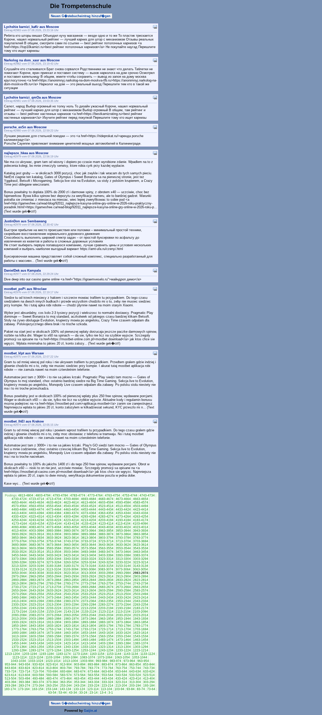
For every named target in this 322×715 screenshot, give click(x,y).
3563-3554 (105, 548)
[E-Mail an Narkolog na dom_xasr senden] (155, 60)
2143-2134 (71, 611)
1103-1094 (53, 657)
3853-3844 (19, 537)
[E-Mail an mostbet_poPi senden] (155, 288)
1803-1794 (105, 625)
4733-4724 (19, 499)
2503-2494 (140, 594)
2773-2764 (88, 583)
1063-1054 (122, 657)
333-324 (107, 682)
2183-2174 (140, 608)
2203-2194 (105, 608)
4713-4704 (53, 499)
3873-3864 (123, 534)
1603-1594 (36, 636)
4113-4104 (123, 523)
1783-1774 (140, 625)
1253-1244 (88, 650)
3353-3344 (53, 559)
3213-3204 (19, 566)
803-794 (66, 668)
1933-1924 (19, 622)
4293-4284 (88, 516)
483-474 (52, 678)
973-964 (129, 661)
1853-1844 (19, 625)
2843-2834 (105, 580)
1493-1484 (88, 640)
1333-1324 (88, 647)
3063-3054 (140, 569)
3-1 (110, 692)
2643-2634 (36, 590)
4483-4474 (36, 509)
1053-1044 (139, 657)
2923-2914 (105, 576)
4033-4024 (123, 527)
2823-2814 (140, 580)
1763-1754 (36, 629)
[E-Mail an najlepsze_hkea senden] (155, 153)
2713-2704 (53, 587)
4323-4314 (36, 516)
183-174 (10, 689)
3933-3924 (19, 534)
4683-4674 (105, 499)
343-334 (93, 682)
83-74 (141, 689)
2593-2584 (123, 590)
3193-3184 (53, 566)
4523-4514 (105, 506)
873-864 (121, 664)
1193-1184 (46, 654)
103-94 (119, 689)
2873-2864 (53, 580)
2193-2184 (123, 608)
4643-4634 (36, 502)
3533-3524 (19, 552)
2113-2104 (123, 611)
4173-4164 (19, 523)
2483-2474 (36, 597)
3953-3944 (123, 530)
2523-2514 (105, 594)
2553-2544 (53, 594)
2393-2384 (53, 601)
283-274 (24, 685)
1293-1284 (19, 650)
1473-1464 (123, 640)
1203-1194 (29, 654)
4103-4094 (140, 523)
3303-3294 (140, 559)
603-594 (38, 675)
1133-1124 (147, 654)
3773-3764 (19, 541)
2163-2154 (36, 611)
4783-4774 (77, 495)
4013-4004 (19, 530)
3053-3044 (19, 573)
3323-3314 (105, 559)
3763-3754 (36, 541)
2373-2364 (88, 601)
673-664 (93, 671)
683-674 (80, 671)
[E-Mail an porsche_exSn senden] (155, 127)
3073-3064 (123, 569)
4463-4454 (71, 509)
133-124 (79, 689)
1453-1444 (19, 643)
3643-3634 (105, 544)
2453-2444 (88, 597)
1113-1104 (36, 657)
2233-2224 (53, 608)
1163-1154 (97, 654)
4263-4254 (140, 516)
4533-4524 (88, 506)
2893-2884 (19, 580)
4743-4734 (147, 495)
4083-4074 (36, 527)
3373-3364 (19, 559)
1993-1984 (53, 618)
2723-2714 (36, 587)
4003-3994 (36, 530)
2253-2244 (19, 608)
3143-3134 (140, 566)
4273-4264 (123, 516)
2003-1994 (36, 618)
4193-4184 (123, 520)
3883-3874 (105, 534)
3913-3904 (53, 534)
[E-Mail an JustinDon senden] (155, 221)
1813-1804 (88, 625)
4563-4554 (36, 506)
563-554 (93, 675)
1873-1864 (123, 622)
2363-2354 (105, 601)
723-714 (24, 671)
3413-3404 (88, 555)
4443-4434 (105, 509)
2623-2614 (71, 590)
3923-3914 (36, 534)
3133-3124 (19, 569)
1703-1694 (140, 629)
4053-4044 (88, 527)
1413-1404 (88, 643)
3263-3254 (71, 562)
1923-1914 (36, 622)
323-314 (121, 682)
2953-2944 (53, 576)
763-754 (121, 668)
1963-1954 (105, 618)
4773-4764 (95, 495)
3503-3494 (71, 552)
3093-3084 (88, 569)
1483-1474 (105, 640)
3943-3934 (140, 530)
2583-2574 (140, 590)
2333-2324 (19, 604)
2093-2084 (19, 615)
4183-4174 (140, 520)
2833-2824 (123, 580)
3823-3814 (71, 537)
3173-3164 (88, 566)
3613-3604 (19, 548)
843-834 (10, 668)
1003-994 (87, 661)
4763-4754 (112, 495)
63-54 (52, 692)
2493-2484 (19, 597)
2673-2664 (123, 587)
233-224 (93, 685)
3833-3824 (53, 537)
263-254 (52, 685)
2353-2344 (123, 601)
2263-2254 (140, 604)
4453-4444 (88, 509)
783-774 (93, 668)
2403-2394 (36, 601)
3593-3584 (53, 548)
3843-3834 (36, 537)
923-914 (52, 664)
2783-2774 (71, 583)
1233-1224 (123, 650)
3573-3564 (88, 548)
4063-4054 (71, 527)
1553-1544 (123, 636)
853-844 (149, 664)
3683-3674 (36, 544)
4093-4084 (19, 527)
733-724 (10, 671)
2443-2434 (105, 597)
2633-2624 (53, 590)
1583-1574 (71, 636)
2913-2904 (123, 576)
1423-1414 (71, 643)
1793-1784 (123, 625)
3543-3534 (140, 548)
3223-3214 (140, 562)
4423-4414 (140, 509)
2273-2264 (123, 604)
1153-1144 (114, 654)
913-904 (66, 664)
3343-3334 (71, 559)
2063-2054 (71, 615)
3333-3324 (88, 559)
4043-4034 (105, 527)
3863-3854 (140, 534)
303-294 (149, 682)
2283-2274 (105, 604)
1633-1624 (123, 633)
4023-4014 (140, 527)
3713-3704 (123, 541)
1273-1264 (53, 650)
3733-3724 (88, 541)
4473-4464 (53, 509)
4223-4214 (71, 520)
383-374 (38, 682)
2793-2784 (53, 583)
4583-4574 (140, 502)
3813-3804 (88, 537)
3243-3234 (105, 562)
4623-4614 (71, 502)
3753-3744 (53, 541)
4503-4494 (140, 506)
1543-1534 (140, 636)
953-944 (10, 664)
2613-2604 (88, 590)
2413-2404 (19, 601)
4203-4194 (105, 520)
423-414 (135, 678)
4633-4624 (53, 502)
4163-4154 (36, 523)
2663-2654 (140, 587)
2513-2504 (123, 594)
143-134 (65, 689)
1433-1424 (53, 643)
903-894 (80, 664)
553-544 (107, 675)
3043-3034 (36, 573)
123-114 (93, 689)
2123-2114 (106, 611)
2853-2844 (88, 580)
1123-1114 (19, 657)
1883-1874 (105, 622)
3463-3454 (140, 552)
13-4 (103, 692)
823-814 (38, 668)
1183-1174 (63, 654)
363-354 (66, 682)
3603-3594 (36, 548)
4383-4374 (71, 513)
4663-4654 (140, 499)
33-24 (83, 692)
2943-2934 (71, 576)
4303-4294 (71, 516)
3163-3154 (105, 566)
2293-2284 (88, 604)
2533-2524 (88, 594)
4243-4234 (36, 520)
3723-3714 (105, 541)
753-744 (135, 668)
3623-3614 (140, 544)
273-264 (38, 685)
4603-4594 (105, 502)
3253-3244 (88, 562)
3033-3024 (53, 573)
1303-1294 (140, 647)
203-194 (135, 685)
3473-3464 (123, 552)
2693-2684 (88, 587)
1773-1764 (19, 629)
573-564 (80, 675)
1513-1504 (53, 640)
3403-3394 (105, 555)
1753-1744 (53, 629)
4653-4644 (19, 502)
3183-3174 (71, 566)
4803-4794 (43, 495)
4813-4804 (25, 495)
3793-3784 (123, 537)
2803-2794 (36, 583)
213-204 (121, 685)
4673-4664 (123, 499)
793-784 (80, 668)
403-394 (10, 682)
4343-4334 (140, 513)
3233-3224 (123, 562)
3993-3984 (53, 530)
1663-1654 (71, 633)
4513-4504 (123, 506)
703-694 (52, 671)
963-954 (143, 661)
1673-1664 (53, 633)
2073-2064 (53, 615)
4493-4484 (19, 509)
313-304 (135, 682)
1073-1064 (104, 657)
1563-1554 (105, 636)
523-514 (149, 675)
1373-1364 (19, 647)
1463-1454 (140, 640)
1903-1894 (71, 622)
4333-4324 (19, 516)
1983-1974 (71, 618)
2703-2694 (71, 587)
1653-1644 (88, 633)
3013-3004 (88, 573)
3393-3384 (123, 555)
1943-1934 (140, 618)
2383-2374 (71, 601)
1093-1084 (70, 657)
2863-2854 (71, 580)
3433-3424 (53, 555)
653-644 (121, 671)
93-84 (131, 689)
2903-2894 (140, 576)
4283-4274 (105, 516)
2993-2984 (123, 573)
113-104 (106, 689)
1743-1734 (71, 629)
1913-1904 (53, 622)
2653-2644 (19, 590)
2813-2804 (19, 583)
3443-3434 (36, 555)
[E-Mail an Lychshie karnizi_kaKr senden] (155, 26)
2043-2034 (105, 615)
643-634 (135, 671)
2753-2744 (123, 583)
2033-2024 (123, 615)
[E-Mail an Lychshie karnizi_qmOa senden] (155, 97)
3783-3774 (140, 537)
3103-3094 (70, 569)
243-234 (80, 685)
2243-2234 (36, 608)
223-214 (107, 685)
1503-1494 (71, 640)
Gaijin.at (90, 710)
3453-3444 (19, 555)
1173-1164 (80, 654)
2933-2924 (88, 576)
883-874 (107, 664)
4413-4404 (19, 513)
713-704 (38, 671)
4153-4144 (54, 523)
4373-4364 (88, 513)
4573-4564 (19, 506)
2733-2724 (19, 587)
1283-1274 (36, 650)
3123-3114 (36, 569)
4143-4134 (71, 523)
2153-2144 (54, 611)
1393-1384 (123, 643)
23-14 (94, 692)
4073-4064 (53, 527)
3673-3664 (53, 544)
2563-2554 (36, 594)
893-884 (93, 664)
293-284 (10, 685)
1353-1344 (53, 647)
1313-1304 (123, 647)
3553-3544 (123, 548)
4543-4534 (71, 506)
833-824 (24, 668)
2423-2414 (140, 597)
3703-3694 (140, 541)
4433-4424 (123, 509)
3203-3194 (36, 566)
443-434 (107, 678)
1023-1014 (53, 661)
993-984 (101, 661)
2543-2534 (71, 594)
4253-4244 (19, 520)
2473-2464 (53, 597)
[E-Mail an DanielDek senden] (155, 270)
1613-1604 (19, 636)
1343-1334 (71, 647)
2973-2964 (19, 576)
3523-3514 (36, 552)
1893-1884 (88, 622)
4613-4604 (88, 502)
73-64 (151, 689)
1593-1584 (53, 636)
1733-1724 (88, 629)
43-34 (73, 692)
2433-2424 (123, 597)
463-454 (80, 678)
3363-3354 (36, 559)
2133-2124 (88, 611)
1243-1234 (105, 650)
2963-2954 (36, 576)
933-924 (38, 664)
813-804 (52, 668)
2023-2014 (140, 615)
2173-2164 (19, 611)
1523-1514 (36, 640)
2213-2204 (88, 608)
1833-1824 (53, 625)
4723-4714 (36, 499)
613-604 (24, 675)
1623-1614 (140, 633)
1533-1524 (19, 640)
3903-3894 (71, 534)
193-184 (149, 685)
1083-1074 (87, 657)
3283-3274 (36, 562)
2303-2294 (71, 604)
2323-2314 (36, 604)
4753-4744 (129, 495)
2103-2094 (140, 611)
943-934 (24, 664)
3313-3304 (123, 559)
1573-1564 (88, 636)
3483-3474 (105, 552)
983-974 (115, 661)
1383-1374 (140, 643)
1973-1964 (88, 618)
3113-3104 (53, 569)
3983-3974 (71, 530)
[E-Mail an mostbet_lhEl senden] (155, 421)
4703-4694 (71, 499)
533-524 (135, 675)
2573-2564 (19, 594)
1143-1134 (131, 654)
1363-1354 (36, 647)
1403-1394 (105, 643)
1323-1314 (105, 647)
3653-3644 (88, 544)
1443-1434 (36, 643)
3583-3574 (71, 548)
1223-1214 (140, 650)
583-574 (66, 675)
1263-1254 (71, 650)
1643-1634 (105, 633)
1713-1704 (123, 629)
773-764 (107, 668)
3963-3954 (105, 530)
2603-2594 (105, 590)
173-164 (24, 689)
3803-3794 (105, 537)
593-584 (52, 675)
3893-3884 (88, 534)
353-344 (80, 682)
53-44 (63, 692)
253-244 (66, 685)
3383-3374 (140, 555)
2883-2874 (36, 580)
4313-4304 (53, 516)
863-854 (135, 664)
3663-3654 (71, 544)
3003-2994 (105, 573)
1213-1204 (12, 654)
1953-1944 (123, 618)
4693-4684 (88, 499)
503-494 (24, 678)
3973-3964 (88, 530)
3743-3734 (71, 541)
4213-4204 (88, 520)
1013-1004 (70, 661)
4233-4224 (53, 520)
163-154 (38, 689)
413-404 (149, 678)
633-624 (149, 671)
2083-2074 (36, 615)
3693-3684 (19, 544)
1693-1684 (19, 633)
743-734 (149, 668)
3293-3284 (19, 562)
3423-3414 (71, 555)
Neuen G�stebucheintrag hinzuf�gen (80, 16)
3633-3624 (123, 544)
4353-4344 (123, 513)
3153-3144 (123, 566)
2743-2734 (140, 583)
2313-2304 (53, 604)
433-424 (121, 678)
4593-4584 (123, 502)
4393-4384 (53, 513)
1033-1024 (35, 661)
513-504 (10, 678)
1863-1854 (140, 622)
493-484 (38, 678)
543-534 (121, 675)
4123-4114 (106, 523)
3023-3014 (71, 573)
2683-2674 (105, 587)
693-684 (66, 671)
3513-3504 (53, 552)
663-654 (107, 671)
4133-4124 (88, 523)
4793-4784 (60, 495)
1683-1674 (36, 633)
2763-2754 (105, 583)
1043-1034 (18, 661)
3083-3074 (105, 569)
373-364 (52, 682)
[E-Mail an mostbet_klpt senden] (155, 353)
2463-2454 (71, 597)
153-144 (51, 689)
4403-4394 (36, 513)
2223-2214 (71, 608)
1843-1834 (36, 625)
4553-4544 (53, 506)
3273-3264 (53, 562)
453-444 (93, 678)
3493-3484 (88, 552)
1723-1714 (105, 629)
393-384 (24, 682)
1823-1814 (71, 625)
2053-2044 (88, 615)
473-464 (66, 678)
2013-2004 (19, 618)
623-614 (10, 675)
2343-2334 (140, 601)
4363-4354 (105, 513)
